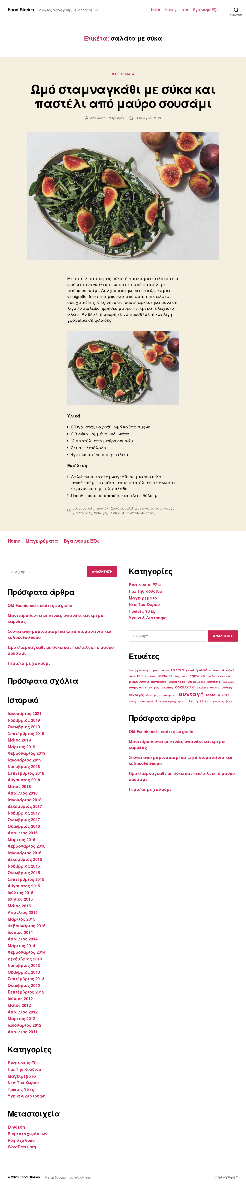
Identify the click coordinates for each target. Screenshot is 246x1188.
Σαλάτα (117, 508)
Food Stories (21, 9)
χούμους (218, 701)
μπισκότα (214, 681)
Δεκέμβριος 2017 (25, 806)
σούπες (227, 687)
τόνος (132, 701)
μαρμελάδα (176, 681)
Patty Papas (116, 118)
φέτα (141, 701)
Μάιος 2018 (19, 786)
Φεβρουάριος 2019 (27, 753)
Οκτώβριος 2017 (24, 819)
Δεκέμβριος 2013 (25, 959)
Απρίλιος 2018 (23, 793)
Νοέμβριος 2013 (24, 965)
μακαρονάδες (224, 676)
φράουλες (186, 701)
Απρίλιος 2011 (23, 1031)
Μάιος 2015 (19, 906)
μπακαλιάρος (196, 681)
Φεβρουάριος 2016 (27, 846)
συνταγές (136, 695)
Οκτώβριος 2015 (24, 872)
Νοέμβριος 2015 (24, 866)
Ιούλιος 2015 (20, 892)
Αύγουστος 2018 (24, 779)
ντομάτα (136, 687)
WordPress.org (22, 1147)
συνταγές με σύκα (107, 513)
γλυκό (201, 669)
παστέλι (103, 508)
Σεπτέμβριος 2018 (26, 773)
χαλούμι (203, 701)
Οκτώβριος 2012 (24, 985)
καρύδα (150, 676)
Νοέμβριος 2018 (24, 766)
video (165, 670)
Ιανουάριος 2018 (25, 799)
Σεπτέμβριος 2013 (26, 978)
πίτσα (148, 687)
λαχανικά (180, 676)
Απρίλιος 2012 (23, 1012)
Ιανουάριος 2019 (25, 760)
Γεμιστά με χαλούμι (29, 663)
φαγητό (152, 701)
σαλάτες (167, 687)
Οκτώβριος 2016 (24, 826)
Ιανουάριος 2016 (25, 852)
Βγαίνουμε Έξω (206, 9)
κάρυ (132, 676)
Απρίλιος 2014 (23, 939)
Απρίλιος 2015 (23, 912)
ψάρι (229, 701)
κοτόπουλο (164, 676)
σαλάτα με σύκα (137, 508)
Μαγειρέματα (177, 9)
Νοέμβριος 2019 (24, 720)
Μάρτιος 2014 (21, 945)
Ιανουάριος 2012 (25, 1025)
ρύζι (157, 687)
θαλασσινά (216, 670)
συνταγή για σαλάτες (138, 513)
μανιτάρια (158, 681)
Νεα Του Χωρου (23, 1082)
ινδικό (230, 670)
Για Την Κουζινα (25, 1069)
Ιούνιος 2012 (20, 998)
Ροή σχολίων (21, 1140)
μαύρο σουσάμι (84, 508)
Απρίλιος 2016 (23, 833)
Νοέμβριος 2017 (24, 813)
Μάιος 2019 (19, 740)
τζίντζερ (223, 695)
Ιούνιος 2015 (20, 899)
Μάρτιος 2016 (21, 839)
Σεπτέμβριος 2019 (26, 733)
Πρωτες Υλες (21, 1089)
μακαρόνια (139, 681)
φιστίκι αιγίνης (167, 701)
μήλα (211, 676)
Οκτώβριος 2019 (24, 726)
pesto (156, 670)
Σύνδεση (16, 1127)
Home (155, 9)
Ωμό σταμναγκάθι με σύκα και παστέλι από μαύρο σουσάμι (123, 96)
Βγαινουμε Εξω (24, 1063)
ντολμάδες (228, 681)
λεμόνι (194, 676)
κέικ (140, 675)
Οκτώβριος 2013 (24, 972)
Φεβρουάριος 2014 (27, 952)
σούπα (214, 687)
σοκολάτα (185, 687)
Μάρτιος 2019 (21, 746)
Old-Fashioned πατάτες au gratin (40, 605)
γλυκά (190, 670)
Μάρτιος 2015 (21, 919)
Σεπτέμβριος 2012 (26, 992)
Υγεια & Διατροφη (27, 1096)
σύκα (154, 508)
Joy (131, 670)
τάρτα (211, 694)
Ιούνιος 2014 (20, 932)
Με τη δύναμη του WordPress (68, 1177)
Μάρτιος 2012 (21, 1018)
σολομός (202, 687)
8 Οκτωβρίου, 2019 (148, 118)
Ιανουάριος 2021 (25, 713)
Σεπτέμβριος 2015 (26, 879)
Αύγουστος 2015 (24, 886)
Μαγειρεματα (123, 74)
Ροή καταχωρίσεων (27, 1133)
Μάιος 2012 (19, 1005)
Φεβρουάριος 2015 (27, 925)
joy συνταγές (143, 670)
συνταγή (191, 694)
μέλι (203, 676)
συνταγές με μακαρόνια (161, 695)
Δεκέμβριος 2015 (25, 859)
